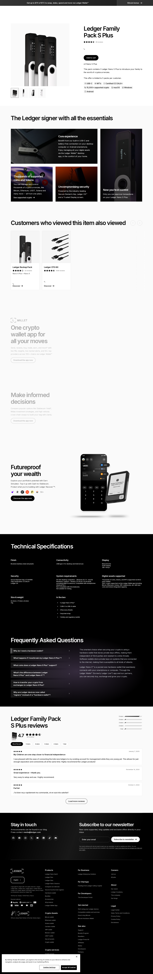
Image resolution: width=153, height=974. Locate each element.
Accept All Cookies (69, 968)
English (16, 880)
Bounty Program (83, 933)
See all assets (49, 939)
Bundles (47, 896)
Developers (82, 949)
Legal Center (115, 910)
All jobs (113, 877)
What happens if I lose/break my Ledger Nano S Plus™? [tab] (37, 658)
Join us (113, 874)
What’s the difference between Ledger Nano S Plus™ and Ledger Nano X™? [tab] (30, 673)
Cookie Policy (115, 919)
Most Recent (17, 744)
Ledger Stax (49, 880)
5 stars (28, 744)
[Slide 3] (42, 93)
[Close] (76, 956)
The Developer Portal (85, 897)
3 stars (46, 744)
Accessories (49, 899)
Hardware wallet (50, 893)
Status (80, 946)
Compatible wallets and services (89, 912)
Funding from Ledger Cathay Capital (90, 886)
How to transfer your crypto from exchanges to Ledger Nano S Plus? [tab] (28, 683)
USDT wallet (49, 936)
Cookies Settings (49, 967)
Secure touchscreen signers (54, 890)
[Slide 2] (33, 93)
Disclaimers (115, 922)
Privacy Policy (115, 916)
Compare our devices (52, 886)
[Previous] (15, 55)
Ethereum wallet (50, 920)
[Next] (65, 55)
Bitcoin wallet (49, 917)
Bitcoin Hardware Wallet (86, 918)
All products (49, 902)
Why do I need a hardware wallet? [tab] (28, 651)
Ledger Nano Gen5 (51, 874)
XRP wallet (48, 929)
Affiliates (81, 942)
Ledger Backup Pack (22, 267)
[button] (135, 3)
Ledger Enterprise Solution (87, 874)
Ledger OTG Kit (51, 267)
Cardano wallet (50, 926)
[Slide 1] (24, 93)
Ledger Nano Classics (52, 883)
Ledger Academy (117, 892)
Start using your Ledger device (88, 909)
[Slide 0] (15, 93)
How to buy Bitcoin (84, 915)
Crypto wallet (49, 942)
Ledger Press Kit (83, 939)
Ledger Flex (49, 877)
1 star (64, 744)
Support (80, 930)
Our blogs (114, 898)
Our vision (114, 889)
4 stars (37, 744)
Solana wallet (49, 923)
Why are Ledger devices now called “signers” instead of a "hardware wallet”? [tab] (32, 693)
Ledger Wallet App (51, 905)
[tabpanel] (111, 664)
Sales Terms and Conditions (120, 913)
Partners (81, 952)
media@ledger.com (32, 832)
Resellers (81, 936)
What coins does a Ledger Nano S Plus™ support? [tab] (35, 665)
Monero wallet (50, 933)
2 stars (56, 744)
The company (115, 895)
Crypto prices (49, 954)
